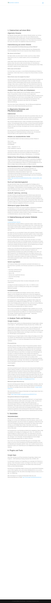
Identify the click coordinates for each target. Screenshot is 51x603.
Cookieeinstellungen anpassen (14, 222)
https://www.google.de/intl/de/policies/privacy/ (32, 477)
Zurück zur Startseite (25, 493)
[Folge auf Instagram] (27, 593)
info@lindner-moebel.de (25, 520)
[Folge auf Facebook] (24, 593)
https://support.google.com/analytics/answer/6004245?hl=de (24, 394)
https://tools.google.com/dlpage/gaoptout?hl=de (25, 378)
